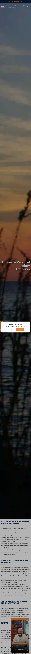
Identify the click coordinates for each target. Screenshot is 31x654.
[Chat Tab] (15, 327)
